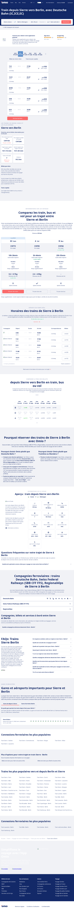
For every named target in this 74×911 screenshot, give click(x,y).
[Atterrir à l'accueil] (5, 2)
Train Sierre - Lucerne (61, 784)
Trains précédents (10, 364)
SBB (3, 888)
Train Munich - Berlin (24, 807)
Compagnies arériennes (44, 884)
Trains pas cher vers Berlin (38, 838)
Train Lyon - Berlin (6, 807)
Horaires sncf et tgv (7, 893)
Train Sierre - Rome (24, 780)
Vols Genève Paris (42, 881)
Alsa (20, 884)
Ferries (24, 2)
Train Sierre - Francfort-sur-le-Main (10, 790)
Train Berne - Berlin (6, 803)
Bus (16, 2)
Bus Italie (22, 895)
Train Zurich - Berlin (24, 797)
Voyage (57, 879)
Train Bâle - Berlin (59, 797)
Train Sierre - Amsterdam (44, 780)
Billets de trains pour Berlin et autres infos (49, 761)
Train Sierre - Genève (7, 740)
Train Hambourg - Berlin (43, 810)
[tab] (15, 58)
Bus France (22, 891)
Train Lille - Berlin (59, 807)
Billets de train (6, 879)
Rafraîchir (36, 321)
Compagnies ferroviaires (9, 881)
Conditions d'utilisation (33, 906)
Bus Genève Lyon (24, 886)
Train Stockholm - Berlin (43, 800)
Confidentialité (46, 906)
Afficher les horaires (6, 160)
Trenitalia (4, 891)
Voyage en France (60, 884)
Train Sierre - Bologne (61, 787)
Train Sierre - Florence (43, 784)
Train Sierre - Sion (42, 790)
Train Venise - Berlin (6, 810)
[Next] (45, 54)
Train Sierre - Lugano (60, 790)
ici (50, 369)
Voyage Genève (59, 881)
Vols (20, 2)
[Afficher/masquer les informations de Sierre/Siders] (70, 721)
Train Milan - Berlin (42, 797)
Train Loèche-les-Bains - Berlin (63, 827)
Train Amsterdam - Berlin (26, 800)
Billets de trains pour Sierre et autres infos (13, 761)
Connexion (70, 2)
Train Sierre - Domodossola (26, 740)
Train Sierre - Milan (60, 740)
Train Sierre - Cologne (25, 794)
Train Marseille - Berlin (25, 810)
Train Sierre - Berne (6, 784)
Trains (11, 2)
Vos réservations (50, 2)
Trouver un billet (7, 143)
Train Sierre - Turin (24, 790)
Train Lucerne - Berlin (60, 803)
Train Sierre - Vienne (42, 787)
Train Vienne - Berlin (42, 807)
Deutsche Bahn (6, 886)
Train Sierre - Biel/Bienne (8, 794)
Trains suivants (65, 364)
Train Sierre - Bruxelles (25, 784)
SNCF (3, 884)
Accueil (3, 838)
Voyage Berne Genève (61, 893)
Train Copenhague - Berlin (44, 803)
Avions (39, 879)
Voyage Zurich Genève (61, 895)
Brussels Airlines (42, 891)
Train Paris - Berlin (42, 794)
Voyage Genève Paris (61, 886)
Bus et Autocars (24, 879)
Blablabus (22, 881)
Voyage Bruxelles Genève (62, 891)
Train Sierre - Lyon (6, 787)
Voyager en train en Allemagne (20, 838)
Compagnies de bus (25, 893)
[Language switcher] (40, 2)
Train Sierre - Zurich (42, 777)
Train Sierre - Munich (24, 787)
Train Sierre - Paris (6, 777)
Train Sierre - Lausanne (7, 744)
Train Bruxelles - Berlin (25, 803)
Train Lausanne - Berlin (61, 800)
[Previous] (15, 402)
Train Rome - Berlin (6, 800)
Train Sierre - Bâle (6, 780)
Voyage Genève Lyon (61, 888)
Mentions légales (19, 906)
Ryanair (39, 893)
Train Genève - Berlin (6, 797)
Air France (40, 886)
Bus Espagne (23, 888)
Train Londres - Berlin (61, 794)
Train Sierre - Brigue (42, 740)
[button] (34, 22)
